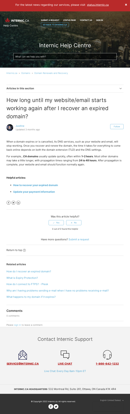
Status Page (69, 20)
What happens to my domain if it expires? (31, 296)
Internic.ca (11, 73)
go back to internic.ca (55, 25)
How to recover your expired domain (35, 185)
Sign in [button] (99, 20)
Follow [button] (117, 126)
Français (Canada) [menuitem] (106, 406)
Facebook (8, 203)
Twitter (13, 203)
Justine (20, 125)
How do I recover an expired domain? (28, 271)
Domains (25, 73)
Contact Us (86, 20)
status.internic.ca (98, 4)
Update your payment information (34, 191)
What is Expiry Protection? (22, 277)
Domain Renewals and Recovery (51, 73)
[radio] (56, 222)
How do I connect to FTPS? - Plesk (27, 284)
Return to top (14, 250)
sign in (17, 325)
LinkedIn (18, 203)
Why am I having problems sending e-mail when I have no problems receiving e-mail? (57, 290)
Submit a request (50, 20)
